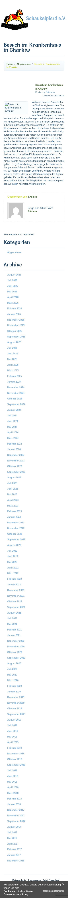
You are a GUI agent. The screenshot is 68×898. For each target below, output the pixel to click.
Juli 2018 (12, 770)
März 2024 (12, 438)
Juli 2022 (12, 550)
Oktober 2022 (14, 534)
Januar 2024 (14, 449)
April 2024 (12, 432)
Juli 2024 (12, 415)
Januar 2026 (14, 314)
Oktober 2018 (14, 759)
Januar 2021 (14, 635)
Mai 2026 (12, 291)
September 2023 (16, 472)
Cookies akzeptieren (53, 891)
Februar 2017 (14, 849)
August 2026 (14, 274)
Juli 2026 (12, 280)
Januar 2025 (14, 381)
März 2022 (12, 573)
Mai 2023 (12, 494)
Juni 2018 (12, 776)
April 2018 (12, 787)
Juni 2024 (12, 421)
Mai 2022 (12, 562)
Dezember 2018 (15, 753)
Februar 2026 (14, 308)
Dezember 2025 (15, 319)
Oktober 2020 (14, 652)
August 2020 (14, 663)
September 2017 (16, 821)
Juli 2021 (12, 618)
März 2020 (12, 680)
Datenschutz (19, 880)
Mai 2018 (12, 781)
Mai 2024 (12, 426)
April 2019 (12, 742)
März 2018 (12, 793)
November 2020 (15, 646)
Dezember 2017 (15, 810)
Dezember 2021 (15, 590)
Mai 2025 (12, 359)
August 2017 (14, 826)
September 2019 (16, 714)
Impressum (34, 880)
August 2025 (14, 342)
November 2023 (15, 460)
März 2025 (12, 370)
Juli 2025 (12, 348)
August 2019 (14, 719)
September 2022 (16, 539)
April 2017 (12, 843)
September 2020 (16, 657)
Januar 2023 (14, 517)
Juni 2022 (12, 556)
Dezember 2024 (15, 387)
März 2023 (12, 505)
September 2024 (16, 404)
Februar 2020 (14, 686)
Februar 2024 (14, 443)
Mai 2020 (12, 674)
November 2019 (15, 703)
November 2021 (15, 595)
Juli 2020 (12, 669)
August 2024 (14, 410)
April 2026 (12, 297)
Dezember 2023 (15, 455)
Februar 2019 (14, 748)
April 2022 (12, 567)
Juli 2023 (12, 483)
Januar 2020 (14, 691)
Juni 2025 (12, 353)
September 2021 (16, 607)
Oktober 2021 (14, 601)
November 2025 (15, 325)
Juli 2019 (12, 725)
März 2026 (12, 303)
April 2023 (12, 500)
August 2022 (14, 545)
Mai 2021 (12, 624)
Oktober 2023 (14, 466)
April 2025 (12, 364)
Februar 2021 (14, 629)
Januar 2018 (14, 804)
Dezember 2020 (15, 641)
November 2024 (15, 393)
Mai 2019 (12, 736)
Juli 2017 (12, 832)
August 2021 (14, 612)
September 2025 (16, 336)
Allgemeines (23, 64)
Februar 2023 (14, 511)
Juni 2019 (12, 731)
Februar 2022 (14, 579)
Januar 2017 (14, 855)
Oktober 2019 (14, 708)
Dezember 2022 (15, 522)
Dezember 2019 (15, 697)
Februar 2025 (14, 376)
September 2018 (16, 765)
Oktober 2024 (14, 398)
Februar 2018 (14, 798)
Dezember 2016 (15, 860)
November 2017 (15, 815)
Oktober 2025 (14, 331)
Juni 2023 (12, 488)
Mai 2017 (12, 838)
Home (10, 64)
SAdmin (50, 92)
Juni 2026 (12, 286)
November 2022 (15, 528)
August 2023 (14, 477)
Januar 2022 (14, 584)
